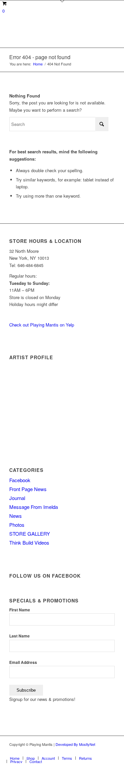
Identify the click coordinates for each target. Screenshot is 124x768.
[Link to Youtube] (80, 751)
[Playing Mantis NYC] (51, 34)
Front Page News (28, 488)
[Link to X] (90, 751)
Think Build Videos (29, 542)
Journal (17, 497)
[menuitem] (15, 758)
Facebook (19, 480)
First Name (19, 610)
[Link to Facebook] (70, 751)
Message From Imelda (33, 506)
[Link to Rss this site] (100, 751)
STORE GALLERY (29, 533)
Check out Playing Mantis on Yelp (41, 325)
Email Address (23, 662)
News (15, 515)
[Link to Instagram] (110, 751)
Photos (16, 524)
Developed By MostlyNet (75, 744)
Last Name (19, 636)
